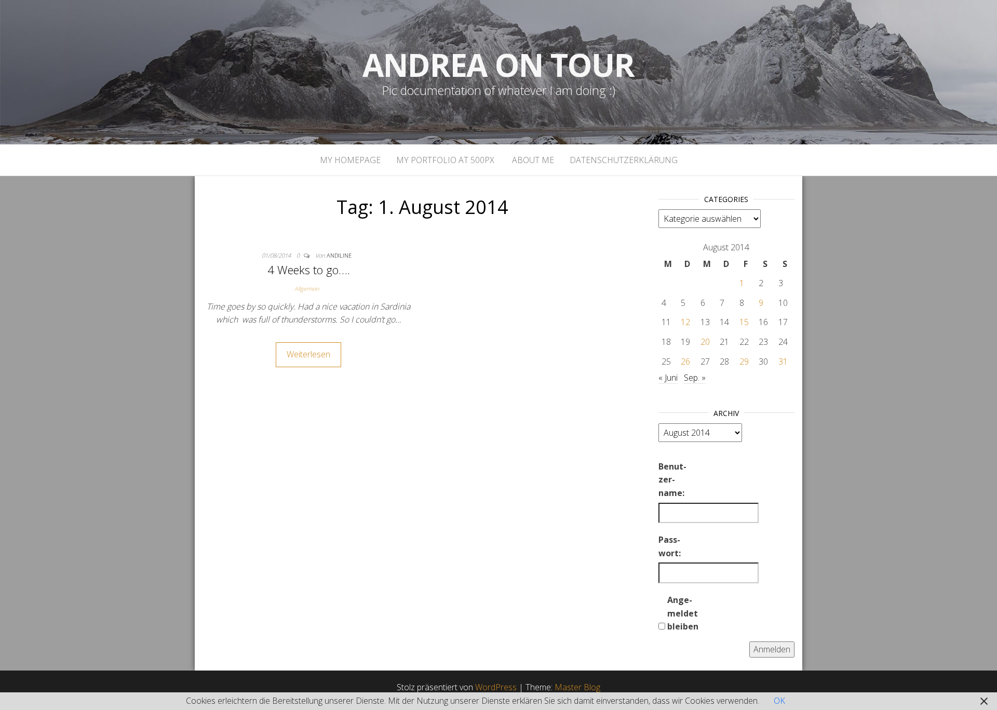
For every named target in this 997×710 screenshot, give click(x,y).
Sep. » (695, 377)
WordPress (496, 687)
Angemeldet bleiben (682, 613)
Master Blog (577, 687)
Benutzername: (672, 480)
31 (783, 361)
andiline (339, 255)
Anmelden (771, 649)
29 (744, 361)
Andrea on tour (498, 65)
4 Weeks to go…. (308, 269)
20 (705, 341)
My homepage (350, 160)
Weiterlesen (308, 354)
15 (744, 322)
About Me (532, 160)
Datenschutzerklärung (624, 160)
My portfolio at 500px (445, 160)
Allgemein (306, 288)
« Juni (668, 377)
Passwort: (669, 546)
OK (779, 700)
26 (685, 361)
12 (685, 322)
